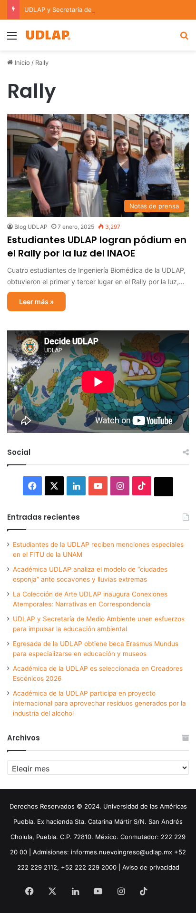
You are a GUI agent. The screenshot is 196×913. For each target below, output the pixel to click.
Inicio (21, 62)
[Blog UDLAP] (47, 35)
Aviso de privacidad (150, 867)
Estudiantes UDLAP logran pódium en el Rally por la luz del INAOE (96, 246)
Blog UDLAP (31, 226)
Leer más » (36, 301)
